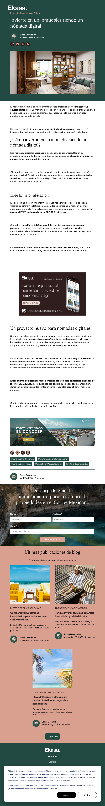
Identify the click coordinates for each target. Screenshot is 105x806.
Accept (66, 795)
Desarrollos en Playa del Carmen (48, 464)
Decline (87, 795)
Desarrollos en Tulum (30, 13)
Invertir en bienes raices (21, 464)
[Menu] (95, 8)
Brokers (52, 762)
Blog (12, 13)
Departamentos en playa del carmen (53, 459)
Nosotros (52, 756)
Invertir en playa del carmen (22, 459)
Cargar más (52, 736)
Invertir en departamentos (77, 464)
